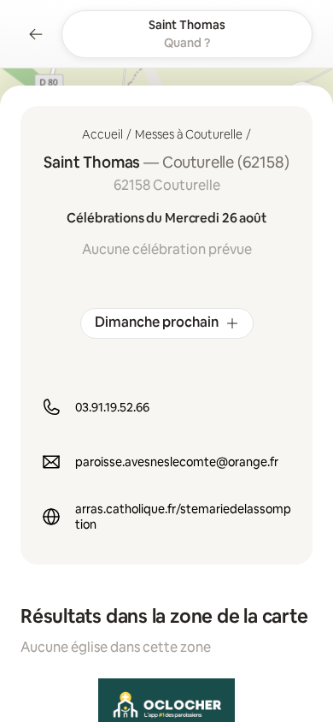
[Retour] (35, 34)
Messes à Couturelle (188, 134)
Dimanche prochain (157, 322)
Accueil (102, 134)
